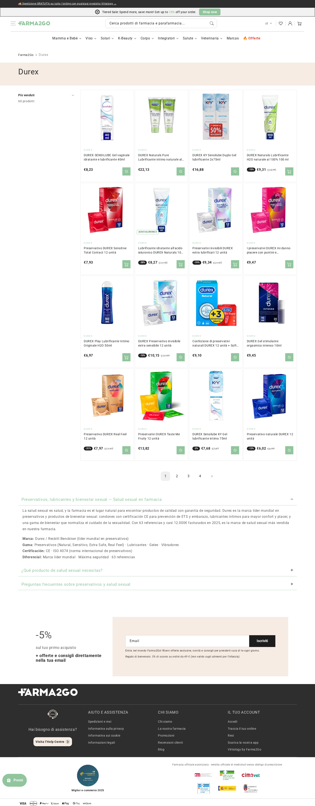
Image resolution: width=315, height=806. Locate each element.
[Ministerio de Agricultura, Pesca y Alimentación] (227, 788)
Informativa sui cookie (104, 735)
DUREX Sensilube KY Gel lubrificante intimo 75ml (209, 436)
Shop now (210, 12)
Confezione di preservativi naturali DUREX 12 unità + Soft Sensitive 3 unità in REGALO (214, 343)
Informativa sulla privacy (106, 728)
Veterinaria (210, 38)
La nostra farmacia (172, 728)
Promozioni (166, 735)
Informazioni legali (101, 742)
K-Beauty (125, 38)
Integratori (166, 38)
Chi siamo (165, 721)
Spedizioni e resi (99, 721)
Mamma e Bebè (65, 38)
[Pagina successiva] (211, 476)
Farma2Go (26, 55)
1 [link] (165, 476)
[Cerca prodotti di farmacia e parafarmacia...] (211, 23)
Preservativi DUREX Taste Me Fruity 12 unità (159, 436)
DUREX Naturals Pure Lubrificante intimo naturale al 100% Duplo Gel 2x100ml (160, 157)
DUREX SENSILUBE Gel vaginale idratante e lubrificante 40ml (107, 157)
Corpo (145, 38)
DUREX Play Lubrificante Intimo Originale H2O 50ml (106, 343)
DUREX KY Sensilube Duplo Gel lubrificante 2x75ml (214, 157)
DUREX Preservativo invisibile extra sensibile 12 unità (159, 343)
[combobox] (161, 23)
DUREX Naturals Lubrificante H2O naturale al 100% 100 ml (268, 157)
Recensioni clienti (170, 742)
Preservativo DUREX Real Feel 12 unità (105, 436)
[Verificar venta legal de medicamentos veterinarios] (204, 788)
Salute (188, 38)
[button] (299, 23)
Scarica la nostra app (243, 742)
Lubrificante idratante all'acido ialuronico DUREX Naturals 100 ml (160, 250)
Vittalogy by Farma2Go (244, 749)
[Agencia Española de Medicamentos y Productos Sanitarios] (204, 775)
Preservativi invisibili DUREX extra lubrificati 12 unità (212, 250)
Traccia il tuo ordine (242, 728)
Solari (105, 38)
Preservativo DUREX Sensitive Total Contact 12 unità (105, 250)
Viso (89, 38)
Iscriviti (262, 641)
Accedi (232, 721)
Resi (231, 735)
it (267, 23)
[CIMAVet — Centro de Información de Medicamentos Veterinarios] (251, 775)
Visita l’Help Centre (50, 741)
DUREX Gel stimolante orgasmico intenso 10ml (264, 343)
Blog (161, 749)
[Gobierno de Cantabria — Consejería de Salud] (251, 788)
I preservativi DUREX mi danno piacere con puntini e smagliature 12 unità (269, 250)
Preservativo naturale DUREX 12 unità (270, 436)
